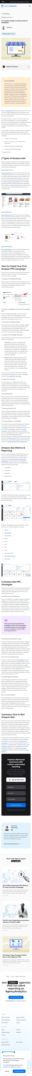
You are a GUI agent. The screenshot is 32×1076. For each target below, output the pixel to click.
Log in (23, 810)
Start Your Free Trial (16, 805)
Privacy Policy (17, 1067)
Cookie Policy (6, 1067)
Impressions (7, 533)
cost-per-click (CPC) (13, 181)
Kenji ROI (27, 599)
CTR (5, 544)
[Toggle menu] (30, 6)
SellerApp (20, 660)
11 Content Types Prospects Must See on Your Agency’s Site (15, 956)
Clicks (6, 530)
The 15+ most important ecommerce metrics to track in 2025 (16, 921)
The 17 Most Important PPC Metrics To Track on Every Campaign (15, 886)
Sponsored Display (6, 249)
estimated (9, 110)
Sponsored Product (6, 173)
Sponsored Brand (6, 215)
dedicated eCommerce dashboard (17, 441)
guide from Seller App (15, 376)
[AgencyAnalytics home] (8, 6)
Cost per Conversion (9, 556)
